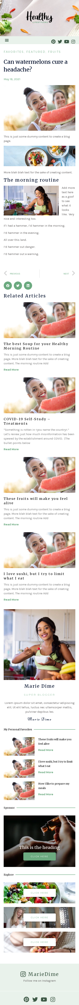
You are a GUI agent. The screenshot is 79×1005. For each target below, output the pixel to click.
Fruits (54, 51)
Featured (36, 51)
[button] (7, 40)
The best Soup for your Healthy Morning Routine (36, 346)
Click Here (40, 892)
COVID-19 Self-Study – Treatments (27, 421)
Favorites (14, 51)
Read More (11, 369)
